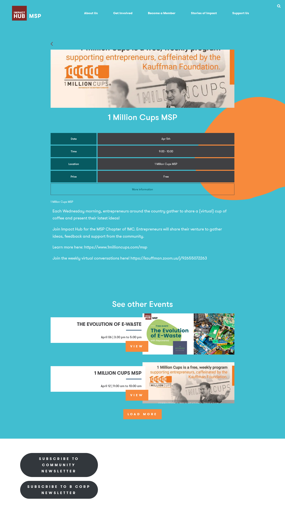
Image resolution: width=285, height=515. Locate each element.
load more (142, 414)
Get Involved (122, 13)
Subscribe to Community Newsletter (59, 464)
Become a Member (161, 13)
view (137, 346)
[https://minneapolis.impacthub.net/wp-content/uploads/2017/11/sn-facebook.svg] (208, 458)
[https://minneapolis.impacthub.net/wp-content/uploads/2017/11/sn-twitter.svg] (231, 458)
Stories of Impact (204, 13)
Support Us (240, 13)
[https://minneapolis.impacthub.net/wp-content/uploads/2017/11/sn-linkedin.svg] (220, 458)
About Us (91, 13)
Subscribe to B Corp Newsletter (59, 489)
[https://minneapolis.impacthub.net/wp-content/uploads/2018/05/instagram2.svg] (243, 458)
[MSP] (27, 7)
